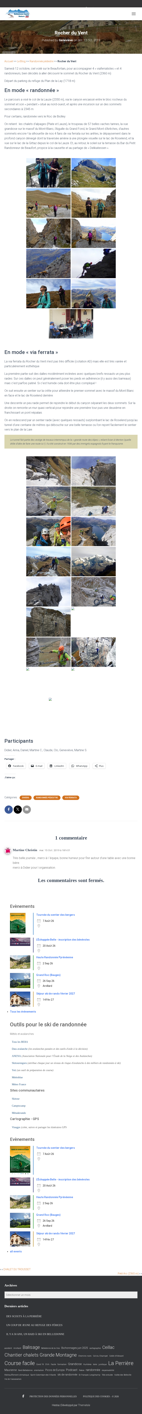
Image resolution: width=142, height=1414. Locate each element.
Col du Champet (100, 1356)
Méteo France (19, 1084)
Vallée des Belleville (122, 1375)
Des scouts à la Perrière (24, 1316)
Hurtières (87, 1364)
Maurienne (10, 1370)
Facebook (23, 1396)
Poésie (81, 1370)
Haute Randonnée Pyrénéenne (54, 957)
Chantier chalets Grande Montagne (40, 1355)
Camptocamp (19, 1105)
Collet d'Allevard (116, 1356)
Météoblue (17, 1077)
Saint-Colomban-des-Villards (43, 1375)
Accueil (8, 61)
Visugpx (16, 1127)
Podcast (71, 1370)
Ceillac (108, 1347)
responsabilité (108, 1370)
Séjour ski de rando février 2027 (55, 993)
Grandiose (75, 1364)
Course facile (19, 1363)
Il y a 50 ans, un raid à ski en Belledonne (35, 1334)
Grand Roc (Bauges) (48, 975)
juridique (103, 1364)
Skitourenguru (19, 1063)
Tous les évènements (23, 1011)
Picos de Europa (55, 1370)
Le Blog (21, 61)
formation (62, 1364)
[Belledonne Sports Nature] (18, 13)
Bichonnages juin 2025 (74, 1347)
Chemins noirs (85, 1356)
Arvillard (17, 1348)
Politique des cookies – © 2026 (101, 1396)
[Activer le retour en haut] (134, 1406)
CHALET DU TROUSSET (17, 1269)
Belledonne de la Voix (50, 1348)
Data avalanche (20, 1049)
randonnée (93, 1370)
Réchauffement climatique (16, 1375)
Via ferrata (71, 798)
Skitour (16, 1098)
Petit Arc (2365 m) (128, 1273)
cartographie (95, 1348)
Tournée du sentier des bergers (55, 914)
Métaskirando (19, 1113)
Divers (25, 798)
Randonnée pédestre (41, 61)
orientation (39, 1370)
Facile (53, 1364)
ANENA (16, 1056)
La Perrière (120, 1363)
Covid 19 (40, 1364)
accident (8, 1348)
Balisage (31, 1347)
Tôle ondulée (107, 1375)
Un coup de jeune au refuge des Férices (34, 1325)
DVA (47, 1364)
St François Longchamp (89, 1375)
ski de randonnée (67, 1374)
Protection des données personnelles (53, 1396)
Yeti (14, 1070)
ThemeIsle (84, 1405)
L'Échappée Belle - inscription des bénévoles (63, 939)
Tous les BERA (20, 1042)
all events (16, 1251)
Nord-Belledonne (25, 1370)
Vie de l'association (12, 1379)
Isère (95, 1364)
